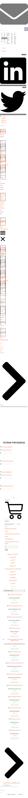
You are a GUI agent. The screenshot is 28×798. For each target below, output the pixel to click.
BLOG (1, 350)
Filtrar (6, 550)
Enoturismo (3, 149)
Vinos (1, 147)
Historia (2, 130)
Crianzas (12, 557)
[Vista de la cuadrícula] (12, 587)
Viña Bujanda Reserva (14, 699)
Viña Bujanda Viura (14, 733)
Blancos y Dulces (12, 554)
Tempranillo (12, 580)
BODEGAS (2, 136)
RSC (0, 209)
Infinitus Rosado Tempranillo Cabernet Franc (14, 643)
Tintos (12, 583)
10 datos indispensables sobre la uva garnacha (15, 38)
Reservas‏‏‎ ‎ (12, 574)
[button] (3, 236)
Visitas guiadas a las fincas (11, 541)
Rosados (12, 577)
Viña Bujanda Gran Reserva (14, 677)
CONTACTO (2, 352)
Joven (12, 560)
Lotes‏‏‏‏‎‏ (6, 531)
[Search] (19, 524)
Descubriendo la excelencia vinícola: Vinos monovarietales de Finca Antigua (8, 38)
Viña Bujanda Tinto (14, 722)
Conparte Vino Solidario (14, 597)
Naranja (12, 571)
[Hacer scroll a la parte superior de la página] (0, 788)
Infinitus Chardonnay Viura (14, 609)
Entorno (2, 145)
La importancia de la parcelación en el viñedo (12, 38)
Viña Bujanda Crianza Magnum (14, 666)
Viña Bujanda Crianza (14, 655)
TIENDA (1, 348)
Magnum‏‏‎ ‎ (12, 566)
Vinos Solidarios (9, 539)
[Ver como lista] (15, 587)
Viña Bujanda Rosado (14, 711)
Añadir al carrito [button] (14, 602)
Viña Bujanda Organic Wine (14, 688)
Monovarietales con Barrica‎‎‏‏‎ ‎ (12, 568)
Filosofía (2, 132)
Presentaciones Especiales (12, 533)
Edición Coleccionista (10, 528)
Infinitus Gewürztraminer (14, 620)
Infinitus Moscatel (14, 631)
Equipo (2, 134)
